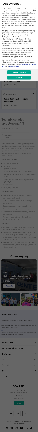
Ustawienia (19, 77)
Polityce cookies (14, 66)
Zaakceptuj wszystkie (19, 72)
